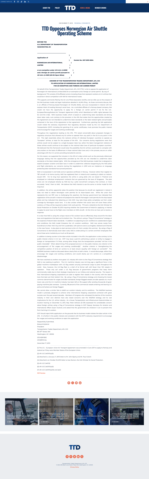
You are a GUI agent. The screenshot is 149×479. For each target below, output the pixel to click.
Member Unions (100, 8)
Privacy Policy (74, 467)
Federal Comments (82, 23)
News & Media (85, 8)
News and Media (11, 401)
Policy (57, 8)
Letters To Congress (116, 401)
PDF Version (41, 373)
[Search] (147, 1)
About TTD (46, 8)
